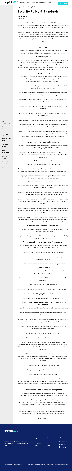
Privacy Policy (30, 464)
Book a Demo (63, 3)
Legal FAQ (5, 135)
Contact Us (38, 443)
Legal (48, 445)
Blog (28, 2)
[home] (11, 2)
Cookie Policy (50, 464)
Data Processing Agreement (61, 464)
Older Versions (6, 167)
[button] (23, 2)
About (49, 2)
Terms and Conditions (40, 464)
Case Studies (34, 2)
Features (37, 441)
